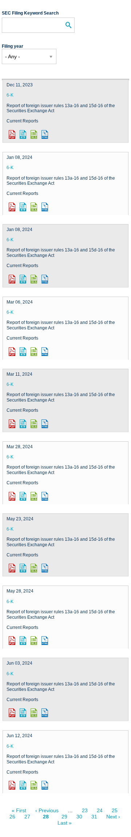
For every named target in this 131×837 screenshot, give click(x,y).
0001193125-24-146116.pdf (12, 568)
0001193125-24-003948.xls (33, 207)
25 (115, 810)
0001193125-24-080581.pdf (12, 496)
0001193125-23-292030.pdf (12, 134)
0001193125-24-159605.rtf (22, 785)
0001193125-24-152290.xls (33, 712)
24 (100, 810)
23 (85, 810)
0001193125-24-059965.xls (33, 351)
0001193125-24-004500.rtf (22, 279)
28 (47, 818)
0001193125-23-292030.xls (33, 134)
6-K (10, 95)
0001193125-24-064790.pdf (12, 423)
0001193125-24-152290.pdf (12, 712)
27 (27, 817)
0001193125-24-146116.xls (33, 568)
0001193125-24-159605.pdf (12, 785)
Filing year (12, 46)
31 (94, 817)
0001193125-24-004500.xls (33, 279)
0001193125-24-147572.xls (33, 640)
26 (12, 817)
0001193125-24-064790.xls (33, 423)
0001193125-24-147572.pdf (12, 640)
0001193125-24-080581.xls (33, 496)
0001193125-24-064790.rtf (22, 423)
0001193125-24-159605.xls (33, 785)
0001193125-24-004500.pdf (12, 279)
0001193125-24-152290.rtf (22, 712)
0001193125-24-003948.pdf (12, 207)
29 (64, 817)
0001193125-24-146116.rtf (22, 568)
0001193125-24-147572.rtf (22, 640)
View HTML (44, 134)
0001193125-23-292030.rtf (22, 134)
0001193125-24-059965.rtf (22, 351)
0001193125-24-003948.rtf (22, 207)
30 (79, 817)
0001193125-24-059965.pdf (12, 351)
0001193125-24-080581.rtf (22, 496)
